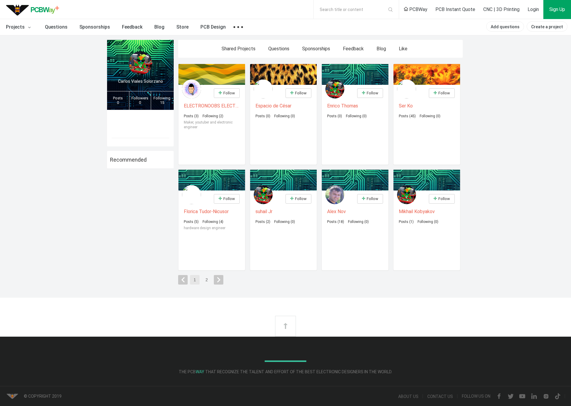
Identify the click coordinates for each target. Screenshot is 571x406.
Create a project (547, 26)
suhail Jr (263, 211)
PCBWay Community (34, 9)
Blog (159, 27)
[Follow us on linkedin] (534, 396)
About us (408, 396)
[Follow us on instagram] (546, 397)
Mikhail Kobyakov (417, 211)
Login (533, 9)
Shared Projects (238, 48)
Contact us (440, 396)
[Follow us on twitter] (511, 397)
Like (403, 48)
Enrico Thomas (342, 106)
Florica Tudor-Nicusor (206, 211)
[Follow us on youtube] (522, 397)
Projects (16, 27)
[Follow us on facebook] (499, 397)
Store (182, 27)
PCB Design (213, 27)
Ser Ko (406, 106)
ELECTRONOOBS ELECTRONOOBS (212, 106)
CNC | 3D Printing (501, 9)
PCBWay (417, 9)
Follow (229, 93)
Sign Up (557, 9)
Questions (56, 27)
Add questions (505, 26)
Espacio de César (273, 106)
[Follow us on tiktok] (558, 397)
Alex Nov (336, 211)
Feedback (132, 27)
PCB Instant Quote (455, 9)
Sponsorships (94, 27)
